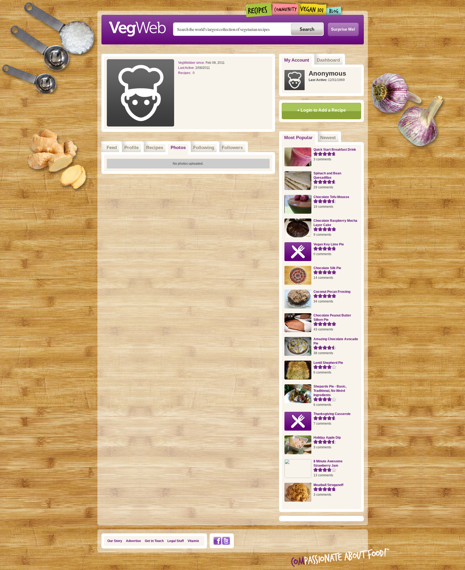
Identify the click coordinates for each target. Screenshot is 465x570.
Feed (112, 147)
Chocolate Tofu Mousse (331, 197)
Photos (178, 147)
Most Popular (299, 137)
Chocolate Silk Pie (327, 268)
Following (203, 147)
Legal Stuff (175, 541)
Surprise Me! (343, 29)
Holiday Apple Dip (327, 437)
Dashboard (328, 60)
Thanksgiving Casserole (332, 414)
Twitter (226, 541)
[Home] (137, 27)
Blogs (333, 10)
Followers (232, 147)
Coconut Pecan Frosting (331, 292)
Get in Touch (154, 541)
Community (285, 9)
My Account (296, 60)
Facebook (217, 541)
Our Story (114, 541)
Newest (328, 137)
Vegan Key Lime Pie (328, 244)
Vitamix (193, 541)
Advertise (133, 541)
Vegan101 (312, 9)
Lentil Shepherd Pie (328, 363)
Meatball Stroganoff (328, 485)
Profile (131, 147)
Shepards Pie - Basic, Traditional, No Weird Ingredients (329, 391)
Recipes (259, 10)
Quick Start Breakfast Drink (334, 150)
